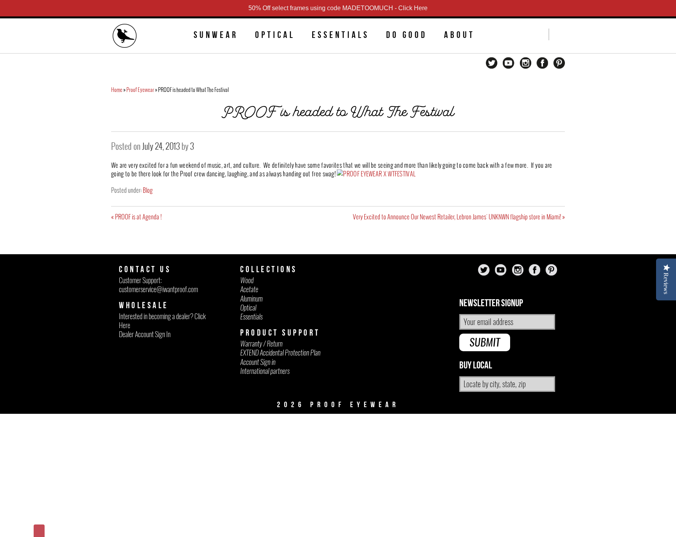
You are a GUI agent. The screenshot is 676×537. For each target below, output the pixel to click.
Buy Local (475, 365)
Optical (275, 35)
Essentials (340, 35)
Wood (247, 280)
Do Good (406, 35)
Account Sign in (257, 362)
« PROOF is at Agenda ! (136, 216)
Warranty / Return (261, 343)
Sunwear (216, 35)
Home (116, 89)
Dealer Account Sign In (145, 334)
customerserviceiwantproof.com (158, 289)
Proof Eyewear (140, 89)
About (459, 35)
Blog (148, 190)
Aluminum (251, 299)
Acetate (249, 289)
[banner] (124, 36)
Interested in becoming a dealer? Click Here (162, 320)
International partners (264, 371)
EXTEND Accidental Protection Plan (280, 352)
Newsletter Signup (491, 303)
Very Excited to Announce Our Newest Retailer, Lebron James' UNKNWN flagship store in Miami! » (459, 216)
